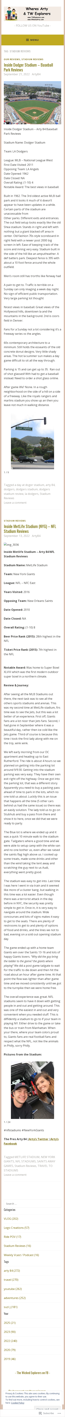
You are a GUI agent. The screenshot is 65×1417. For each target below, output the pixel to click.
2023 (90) (10, 1332)
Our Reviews (12, 59)
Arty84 (36, 74)
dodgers (9, 489)
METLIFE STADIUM (27, 1157)
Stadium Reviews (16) (17, 1246)
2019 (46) (10, 1359)
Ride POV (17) (12, 1237)
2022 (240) (10, 1341)
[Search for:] (32, 1203)
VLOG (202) (11, 1219)
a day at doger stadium (29, 485)
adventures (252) (15, 1298)
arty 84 (50, 485)
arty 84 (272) (12, 1271)
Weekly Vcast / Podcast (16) (21, 1255)
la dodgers (31, 494)
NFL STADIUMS (25, 1161)
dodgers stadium (27, 489)
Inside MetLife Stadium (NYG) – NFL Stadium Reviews (30, 528)
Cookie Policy (17, 1402)
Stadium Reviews (32, 59)
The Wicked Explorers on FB (32, 1372)
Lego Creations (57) (16, 1228)
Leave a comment (15, 503)
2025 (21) (10, 1323)
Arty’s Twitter (39, 1139)
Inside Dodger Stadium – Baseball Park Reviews (28, 67)
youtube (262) (13, 1289)
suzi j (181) (11, 1307)
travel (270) (11, 1280)
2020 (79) (10, 1350)
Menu (34, 40)
